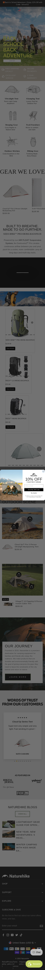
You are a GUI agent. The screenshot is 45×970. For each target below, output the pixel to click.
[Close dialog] (43, 471)
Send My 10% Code (34, 489)
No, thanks (34, 492)
